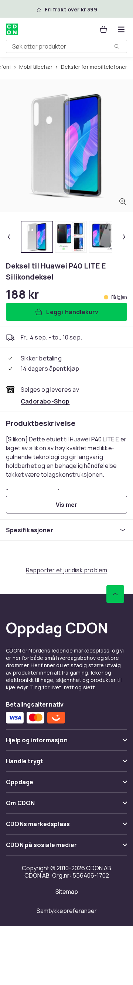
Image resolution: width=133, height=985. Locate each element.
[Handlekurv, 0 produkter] (103, 29)
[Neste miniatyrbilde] (124, 237)
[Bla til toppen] (115, 594)
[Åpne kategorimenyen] (121, 29)
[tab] (37, 237)
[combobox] (66, 46)
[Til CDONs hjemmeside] (12, 29)
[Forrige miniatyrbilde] (9, 237)
